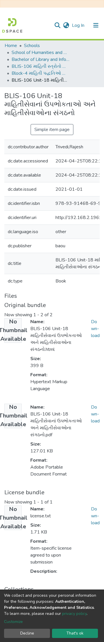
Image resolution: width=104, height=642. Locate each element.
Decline (27, 633)
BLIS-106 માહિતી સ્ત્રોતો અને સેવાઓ (40, 66)
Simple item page (52, 129)
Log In (79, 25)
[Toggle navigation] (96, 25)
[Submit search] (57, 25)
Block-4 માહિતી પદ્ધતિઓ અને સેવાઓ (40, 73)
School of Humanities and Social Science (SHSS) (40, 52)
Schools (32, 45)
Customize (13, 621)
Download (95, 329)
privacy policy (74, 613)
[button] (66, 25)
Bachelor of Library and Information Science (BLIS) (40, 59)
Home (11, 45)
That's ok (74, 633)
